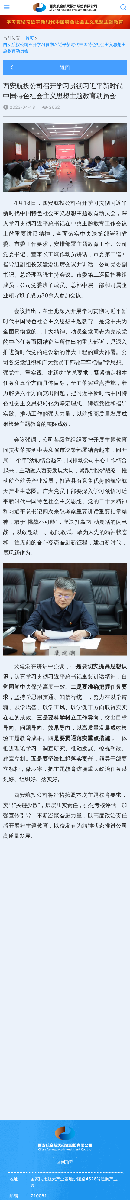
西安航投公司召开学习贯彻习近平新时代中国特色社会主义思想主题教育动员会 (64, 47)
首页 (29, 37)
